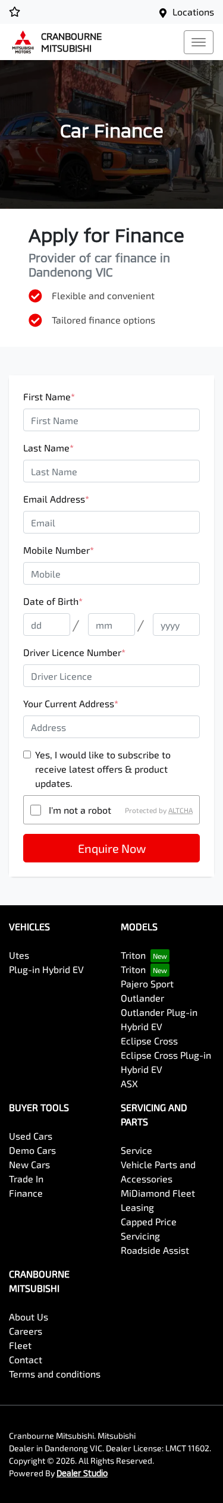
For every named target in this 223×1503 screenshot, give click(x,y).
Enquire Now (112, 848)
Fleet (20, 1345)
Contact (25, 1359)
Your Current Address (70, 703)
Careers (25, 1330)
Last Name (48, 447)
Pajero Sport (147, 983)
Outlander (142, 997)
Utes (19, 955)
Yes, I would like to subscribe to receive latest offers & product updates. (103, 769)
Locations (193, 11)
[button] (198, 42)
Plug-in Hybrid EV (46, 969)
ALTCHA (180, 810)
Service (136, 1150)
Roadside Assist (155, 1250)
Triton (133, 955)
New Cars (29, 1164)
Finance (26, 1192)
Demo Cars (32, 1150)
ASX (129, 1083)
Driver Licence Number (74, 652)
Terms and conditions (54, 1373)
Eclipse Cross (149, 1040)
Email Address (56, 498)
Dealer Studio (82, 1473)
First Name (49, 396)
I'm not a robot (80, 809)
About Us (28, 1316)
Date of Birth (53, 601)
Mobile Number (58, 550)
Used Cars (30, 1135)
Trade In (26, 1178)
